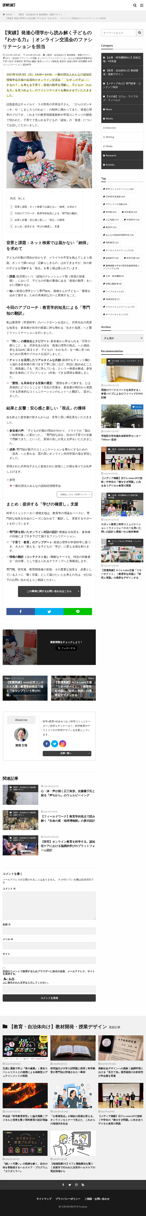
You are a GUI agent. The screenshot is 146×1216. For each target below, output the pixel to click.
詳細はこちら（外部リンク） (74, 494)
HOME (9, 14)
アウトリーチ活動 (28, 58)
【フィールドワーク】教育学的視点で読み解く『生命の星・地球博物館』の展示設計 (68, 818)
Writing (110, 136)
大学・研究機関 (115, 276)
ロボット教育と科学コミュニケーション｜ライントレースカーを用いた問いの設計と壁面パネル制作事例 (121, 528)
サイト (6, 954)
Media (109, 146)
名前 (7, 924)
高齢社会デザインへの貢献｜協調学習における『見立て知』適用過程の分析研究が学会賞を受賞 (120, 1072)
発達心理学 (72, 61)
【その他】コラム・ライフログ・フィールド (120, 98)
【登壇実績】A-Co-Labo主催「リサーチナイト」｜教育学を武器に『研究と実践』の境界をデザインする (121, 574)
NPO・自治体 (12, 58)
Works (109, 118)
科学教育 (130, 212)
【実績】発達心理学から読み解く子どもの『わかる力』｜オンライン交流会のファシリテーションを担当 (55, 18)
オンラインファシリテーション (52, 58)
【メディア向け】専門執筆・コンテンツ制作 (122, 85)
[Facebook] (20, 611)
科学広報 (133, 258)
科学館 (111, 212)
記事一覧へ (66, 753)
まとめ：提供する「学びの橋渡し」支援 (35, 226)
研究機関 (83, 61)
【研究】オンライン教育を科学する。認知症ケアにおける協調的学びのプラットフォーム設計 (68, 846)
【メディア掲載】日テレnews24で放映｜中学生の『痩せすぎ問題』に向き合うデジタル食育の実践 (121, 481)
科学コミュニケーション (120, 189)
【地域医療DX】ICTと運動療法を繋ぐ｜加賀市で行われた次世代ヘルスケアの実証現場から (72, 1167)
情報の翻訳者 (114, 283)
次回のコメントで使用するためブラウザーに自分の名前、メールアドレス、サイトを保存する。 (49, 972)
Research (111, 155)
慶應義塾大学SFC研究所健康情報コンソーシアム (121, 267)
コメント (9, 888)
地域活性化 (112, 299)
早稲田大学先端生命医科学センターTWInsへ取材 (121, 437)
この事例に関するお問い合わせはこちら (49, 591)
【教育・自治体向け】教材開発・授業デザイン (40, 14)
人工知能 (112, 219)
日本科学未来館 (115, 196)
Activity (110, 164)
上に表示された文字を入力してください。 (26, 982)
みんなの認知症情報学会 (80, 58)
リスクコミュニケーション (120, 306)
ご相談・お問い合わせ (97, 1198)
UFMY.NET (9, 5)
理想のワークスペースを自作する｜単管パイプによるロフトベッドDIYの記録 (122, 393)
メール (8, 939)
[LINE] (78, 611)
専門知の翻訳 (30, 61)
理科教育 (112, 242)
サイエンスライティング (120, 250)
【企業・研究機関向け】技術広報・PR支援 (122, 59)
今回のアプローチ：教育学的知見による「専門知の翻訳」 (45, 213)
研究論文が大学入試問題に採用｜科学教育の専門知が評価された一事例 (72, 1070)
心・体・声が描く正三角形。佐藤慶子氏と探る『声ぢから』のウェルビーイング (68, 793)
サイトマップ (43, 1198)
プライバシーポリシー (68, 1198)
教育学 (63, 61)
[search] (139, 32)
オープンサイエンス (117, 314)
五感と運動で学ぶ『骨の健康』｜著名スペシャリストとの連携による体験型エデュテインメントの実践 (25, 1072)
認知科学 (27, 64)
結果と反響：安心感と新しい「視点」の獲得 (37, 219)
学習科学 (18, 61)
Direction (111, 127)
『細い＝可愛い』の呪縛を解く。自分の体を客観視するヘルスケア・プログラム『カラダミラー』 (25, 1167)
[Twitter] (49, 611)
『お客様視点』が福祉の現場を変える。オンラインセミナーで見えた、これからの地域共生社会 (72, 1119)
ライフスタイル (115, 291)
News (109, 109)
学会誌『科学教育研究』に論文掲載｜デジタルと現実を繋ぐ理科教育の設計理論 (25, 1117)
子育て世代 (8, 61)
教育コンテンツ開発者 (48, 61)
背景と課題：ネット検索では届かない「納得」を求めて (44, 206)
